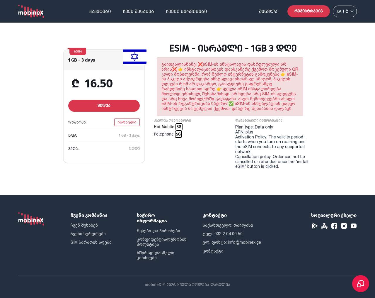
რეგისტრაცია (308, 11)
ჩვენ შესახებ (138, 11)
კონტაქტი (213, 251)
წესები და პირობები (158, 230)
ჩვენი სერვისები (186, 11)
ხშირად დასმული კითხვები (155, 255)
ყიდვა (104, 105)
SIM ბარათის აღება (91, 242)
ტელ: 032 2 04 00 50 (223, 233)
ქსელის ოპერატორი (172, 120)
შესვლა (268, 11)
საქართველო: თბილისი (228, 225)
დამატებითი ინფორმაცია (258, 120)
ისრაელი (127, 122)
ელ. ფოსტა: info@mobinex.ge (232, 242)
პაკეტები (100, 11)
